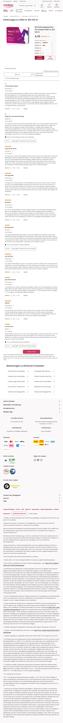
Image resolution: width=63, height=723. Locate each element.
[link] (6, 471)
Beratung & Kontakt (47, 1)
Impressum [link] (6, 513)
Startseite (5, 16)
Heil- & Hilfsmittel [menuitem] (44, 10)
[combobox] (28, 6)
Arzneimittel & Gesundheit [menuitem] (19, 11)
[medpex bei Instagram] (38, 460)
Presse (18, 509)
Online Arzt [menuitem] (12, 10)
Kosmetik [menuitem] (36, 10)
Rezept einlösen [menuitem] (5, 11)
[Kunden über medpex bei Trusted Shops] (12, 486)
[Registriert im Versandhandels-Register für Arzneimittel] (12, 461)
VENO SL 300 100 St (14, 16)
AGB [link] (22, 509)
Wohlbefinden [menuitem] (28, 10)
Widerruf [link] (27, 509)
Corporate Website (9, 509)
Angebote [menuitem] (60, 10)
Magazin (15, 1)
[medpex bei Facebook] (34, 460)
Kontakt (56, 509)
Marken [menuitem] (51, 10)
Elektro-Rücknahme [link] (46, 509)
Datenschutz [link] (35, 509)
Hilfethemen (57, 1)
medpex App (22, 1)
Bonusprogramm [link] (7, 1)
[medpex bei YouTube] (41, 460)
